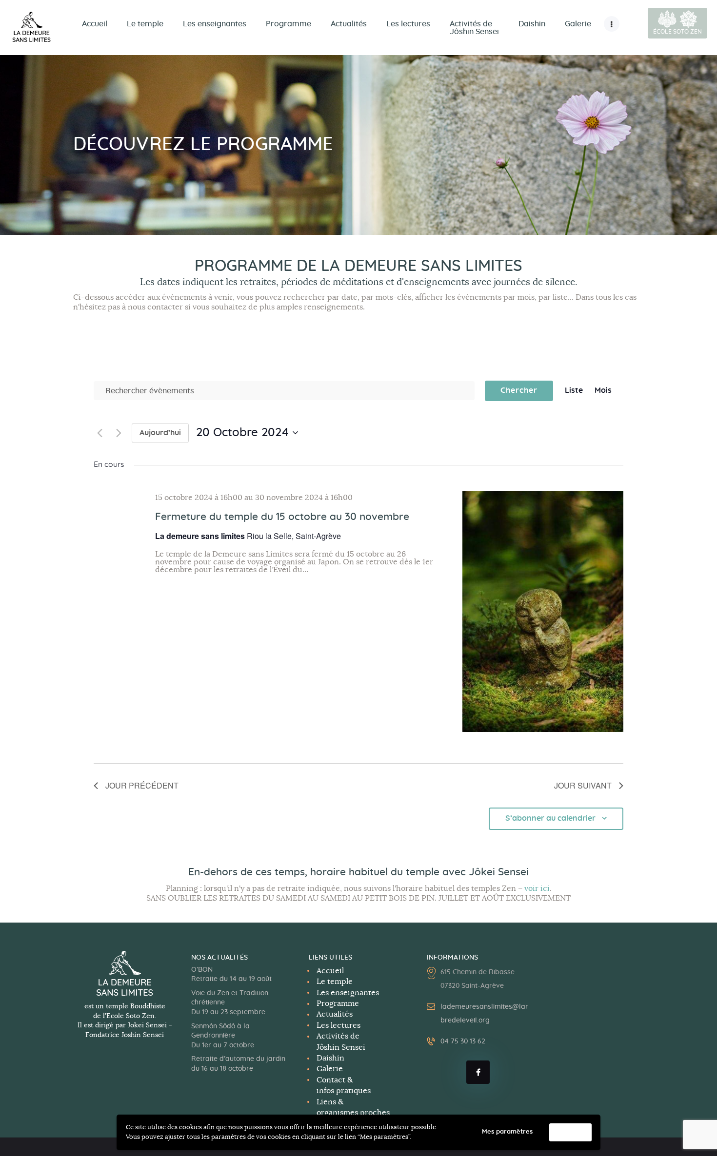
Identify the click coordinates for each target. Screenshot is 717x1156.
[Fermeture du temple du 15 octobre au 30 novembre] (542, 611)
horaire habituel (349, 872)
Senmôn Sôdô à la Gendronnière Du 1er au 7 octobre (222, 1036)
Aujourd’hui (160, 433)
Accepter (570, 1132)
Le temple (335, 981)
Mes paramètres (507, 1132)
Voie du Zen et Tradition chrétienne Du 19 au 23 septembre (229, 1003)
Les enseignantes (348, 993)
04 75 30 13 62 (462, 1041)
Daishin (330, 1058)
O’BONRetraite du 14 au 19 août (231, 974)
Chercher (519, 390)
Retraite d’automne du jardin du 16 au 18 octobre (238, 1064)
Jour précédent (142, 785)
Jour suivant (583, 785)
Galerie (330, 1069)
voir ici (537, 888)
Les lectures (338, 1025)
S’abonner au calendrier (550, 818)
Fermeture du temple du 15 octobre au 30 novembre (282, 517)
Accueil (330, 971)
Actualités (335, 1014)
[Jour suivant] (118, 433)
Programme (338, 1003)
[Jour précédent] (99, 433)
